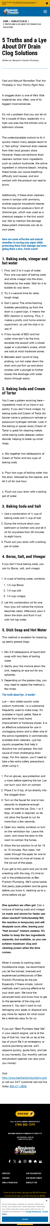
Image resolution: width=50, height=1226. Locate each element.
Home (5, 21)
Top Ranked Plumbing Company (24, 2)
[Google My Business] (40, 1162)
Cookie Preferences (33, 1211)
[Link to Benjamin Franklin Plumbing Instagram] (25, 1162)
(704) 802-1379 (25, 1124)
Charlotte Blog (19, 21)
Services (6, 1173)
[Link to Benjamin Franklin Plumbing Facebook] (9, 1162)
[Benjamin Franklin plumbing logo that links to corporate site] (10, 12)
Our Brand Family (34, 1178)
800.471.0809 (18, 1086)
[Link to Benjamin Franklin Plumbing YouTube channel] (19, 1162)
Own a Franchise (10, 1183)
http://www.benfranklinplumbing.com (24, 1077)
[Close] (46, 1200)
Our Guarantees (33, 1173)
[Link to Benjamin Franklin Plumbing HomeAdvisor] (35, 1162)
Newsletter (31, 1183)
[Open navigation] (45, 11)
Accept (25, 1219)
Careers (6, 1178)
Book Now (23, 1113)
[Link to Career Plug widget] (30, 1162)
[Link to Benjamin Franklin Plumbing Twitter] (14, 1162)
